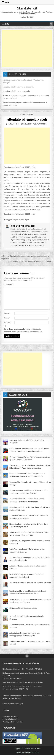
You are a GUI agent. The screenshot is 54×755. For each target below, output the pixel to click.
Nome (7, 313)
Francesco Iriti (13, 124)
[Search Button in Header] (51, 24)
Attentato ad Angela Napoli (27, 119)
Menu (7, 2)
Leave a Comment (41, 124)
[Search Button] (27, 656)
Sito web (7, 322)
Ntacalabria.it (27, 8)
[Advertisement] (27, 48)
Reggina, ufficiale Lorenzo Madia (16, 91)
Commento (9, 284)
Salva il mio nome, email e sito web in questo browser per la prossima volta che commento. (23, 330)
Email (7, 318)
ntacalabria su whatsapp (12, 704)
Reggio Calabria (27, 114)
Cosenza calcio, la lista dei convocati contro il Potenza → (29, 262)
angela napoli (18, 220)
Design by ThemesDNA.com (27, 752)
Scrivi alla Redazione (11, 719)
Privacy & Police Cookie (12, 722)
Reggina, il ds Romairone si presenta (18, 87)
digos (27, 220)
